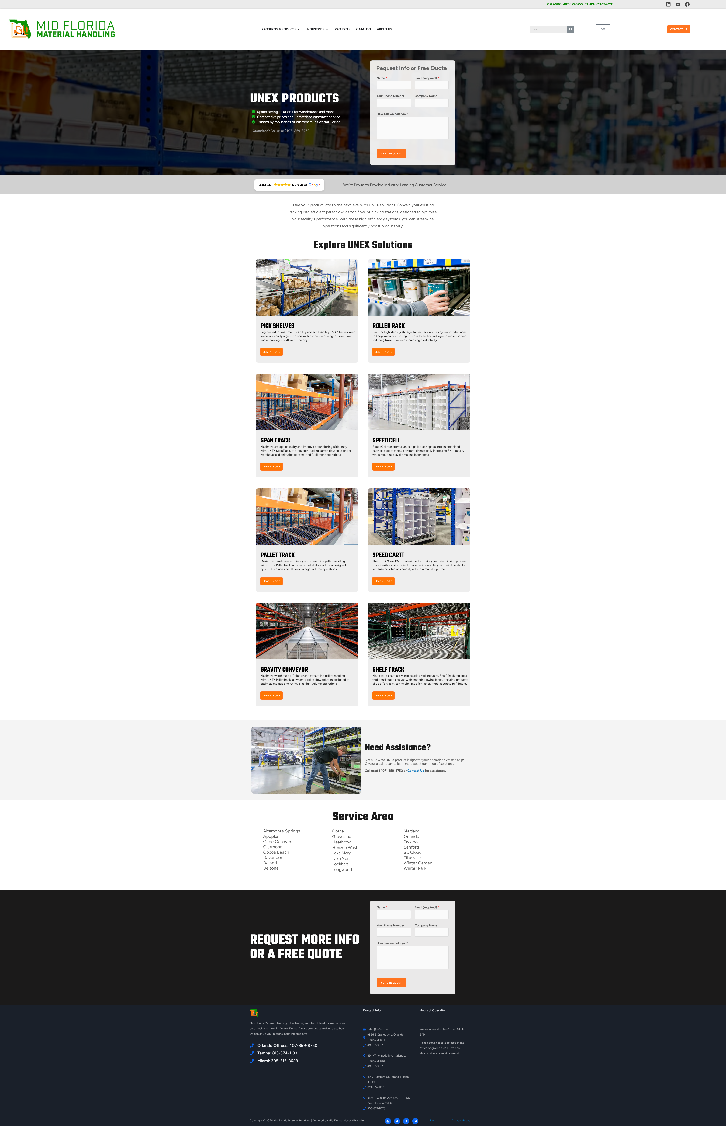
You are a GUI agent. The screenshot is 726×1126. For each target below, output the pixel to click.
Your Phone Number (390, 96)
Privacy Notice (461, 1120)
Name (382, 78)
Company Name (426, 96)
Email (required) (427, 78)
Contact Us (415, 770)
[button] (289, 185)
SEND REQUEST (391, 153)
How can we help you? (392, 114)
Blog (432, 1120)
